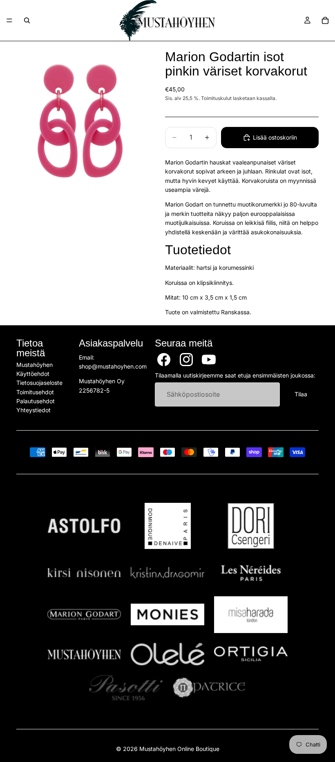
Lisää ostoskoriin (275, 137)
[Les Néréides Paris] (251, 572)
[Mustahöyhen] (84, 654)
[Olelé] (167, 654)
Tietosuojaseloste (39, 382)
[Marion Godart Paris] (84, 614)
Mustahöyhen (34, 364)
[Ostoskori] (325, 20)
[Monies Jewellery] (167, 614)
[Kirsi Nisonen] (84, 573)
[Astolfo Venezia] (84, 526)
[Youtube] (209, 359)
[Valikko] (9, 20)
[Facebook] (164, 359)
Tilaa (301, 394)
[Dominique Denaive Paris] (167, 526)
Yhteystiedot (33, 410)
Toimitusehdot (35, 392)
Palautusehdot (35, 401)
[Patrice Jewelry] (209, 687)
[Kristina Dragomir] (167, 573)
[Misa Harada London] (251, 614)
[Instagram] (186, 359)
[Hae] (27, 20)
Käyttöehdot (32, 373)
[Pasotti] (126, 687)
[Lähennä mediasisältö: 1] (80, 120)
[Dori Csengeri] (251, 526)
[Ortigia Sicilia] (251, 653)
